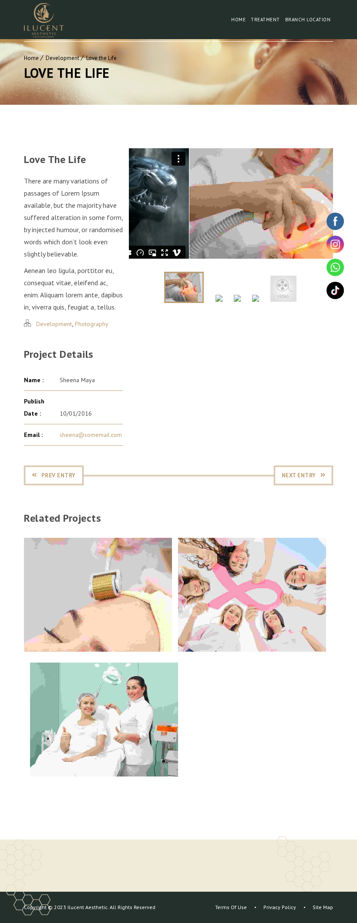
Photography (91, 324)
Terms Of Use (231, 907)
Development (62, 58)
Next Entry (299, 475)
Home (238, 20)
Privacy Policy (279, 907)
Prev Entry (58, 475)
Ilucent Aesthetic (87, 907)
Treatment (265, 20)
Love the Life (101, 58)
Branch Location (308, 20)
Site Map (323, 907)
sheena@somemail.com (91, 435)
